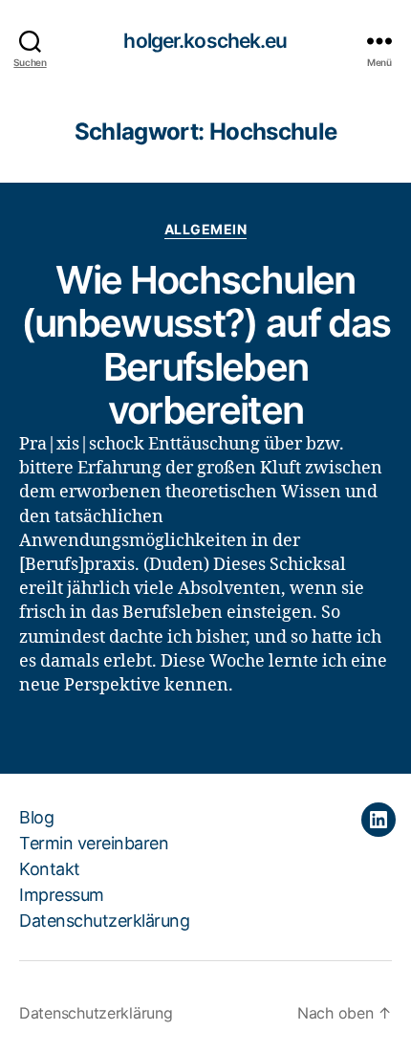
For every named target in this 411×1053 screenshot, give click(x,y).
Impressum (61, 895)
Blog (36, 817)
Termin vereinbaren (93, 843)
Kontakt (49, 869)
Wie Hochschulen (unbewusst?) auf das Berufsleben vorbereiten (206, 345)
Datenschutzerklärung (104, 920)
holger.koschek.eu (205, 41)
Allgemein (206, 229)
